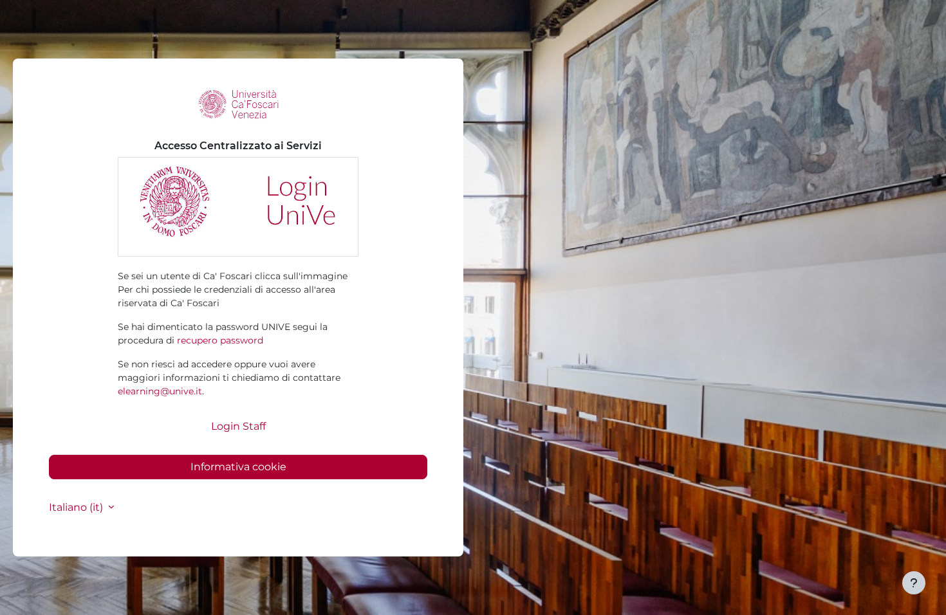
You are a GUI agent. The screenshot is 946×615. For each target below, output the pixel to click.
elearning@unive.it (160, 391)
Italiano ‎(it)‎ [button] (77, 507)
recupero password (220, 340)
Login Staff (238, 426)
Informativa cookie (238, 467)
